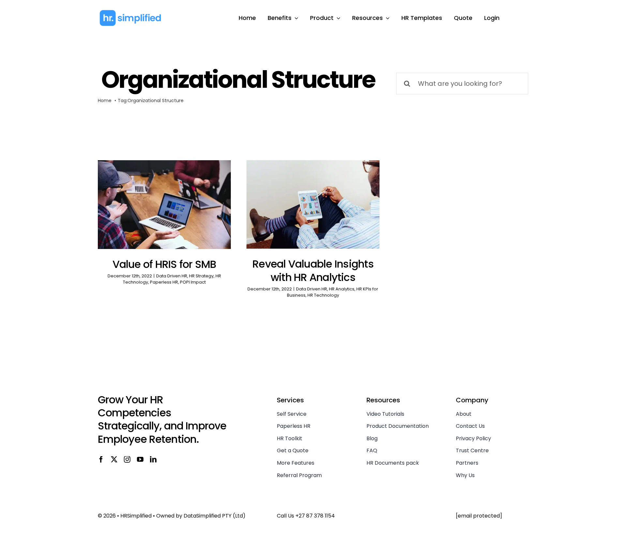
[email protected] (479, 515)
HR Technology (323, 295)
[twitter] (114, 459)
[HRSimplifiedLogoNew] (130, 12)
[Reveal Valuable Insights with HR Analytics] (313, 204)
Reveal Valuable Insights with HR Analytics (313, 270)
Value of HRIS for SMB (164, 264)
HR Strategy (201, 276)
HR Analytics (341, 289)
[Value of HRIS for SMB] (164, 204)
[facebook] (101, 459)
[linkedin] (153, 459)
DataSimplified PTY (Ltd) (215, 515)
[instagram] (127, 459)
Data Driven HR (171, 276)
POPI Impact (193, 282)
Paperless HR (164, 282)
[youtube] (140, 459)
